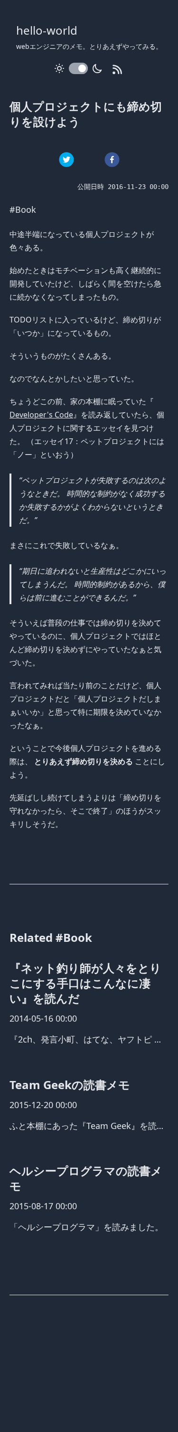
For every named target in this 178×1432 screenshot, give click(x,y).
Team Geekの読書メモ (69, 1084)
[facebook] (112, 159)
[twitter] (66, 159)
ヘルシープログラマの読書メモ (85, 1178)
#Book (22, 209)
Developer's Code (41, 414)
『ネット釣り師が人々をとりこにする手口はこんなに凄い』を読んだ (85, 983)
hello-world (46, 30)
